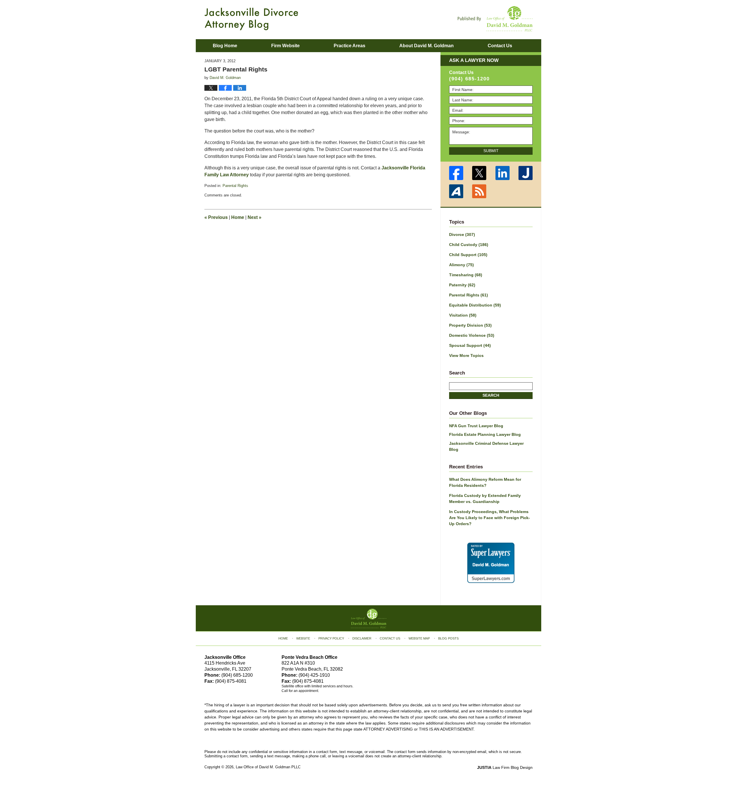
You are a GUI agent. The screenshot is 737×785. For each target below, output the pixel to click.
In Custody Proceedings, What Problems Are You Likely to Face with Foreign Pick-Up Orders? (489, 517)
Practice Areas (349, 45)
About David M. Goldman (426, 45)
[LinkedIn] (502, 173)
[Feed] (479, 191)
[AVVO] (456, 191)
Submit (491, 150)
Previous (216, 217)
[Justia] (525, 173)
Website (303, 638)
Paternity (462, 285)
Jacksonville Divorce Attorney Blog (251, 19)
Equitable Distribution (475, 305)
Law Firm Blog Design (505, 767)
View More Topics (466, 355)
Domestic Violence (471, 335)
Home (237, 217)
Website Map (419, 638)
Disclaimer (361, 638)
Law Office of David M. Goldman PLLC (268, 767)
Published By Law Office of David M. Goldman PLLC (495, 18)
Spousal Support (470, 345)
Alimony (461, 264)
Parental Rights (235, 186)
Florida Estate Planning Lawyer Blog (485, 434)
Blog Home (225, 45)
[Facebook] (456, 173)
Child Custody (468, 244)
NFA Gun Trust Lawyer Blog (476, 425)
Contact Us (390, 638)
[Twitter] (479, 173)
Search (491, 395)
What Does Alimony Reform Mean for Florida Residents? (485, 482)
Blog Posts (448, 638)
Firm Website (285, 45)
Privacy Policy (331, 638)
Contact (500, 45)
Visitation (462, 315)
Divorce (462, 234)
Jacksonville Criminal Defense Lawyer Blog (486, 446)
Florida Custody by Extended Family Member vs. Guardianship (485, 498)
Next (254, 217)
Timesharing (465, 275)
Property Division (470, 325)
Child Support (468, 254)
